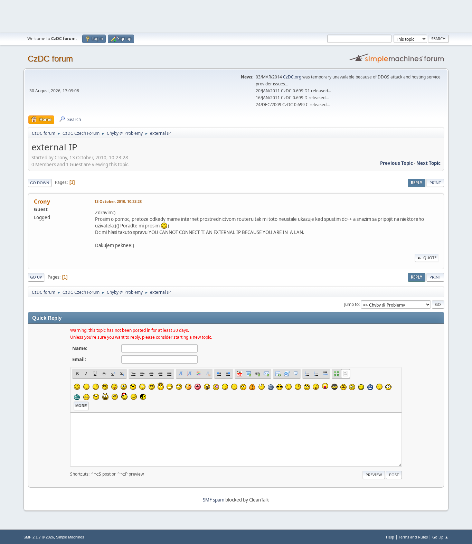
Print (435, 182)
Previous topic (396, 163)
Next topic (428, 163)
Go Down (39, 182)
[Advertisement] (236, 15)
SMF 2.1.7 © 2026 (38, 537)
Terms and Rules (413, 537)
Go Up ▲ (440, 537)
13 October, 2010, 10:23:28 (118, 201)
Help (390, 537)
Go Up (36, 277)
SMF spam (213, 500)
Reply (416, 182)
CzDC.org (292, 77)
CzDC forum (50, 58)
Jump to (351, 304)
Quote (429, 257)
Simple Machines (70, 537)
